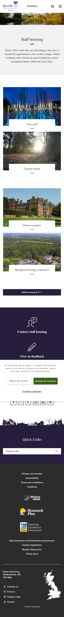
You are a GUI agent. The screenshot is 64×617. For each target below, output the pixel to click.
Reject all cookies (18, 381)
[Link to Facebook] (13, 402)
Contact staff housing (32, 331)
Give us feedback (32, 356)
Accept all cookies (45, 381)
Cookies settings (32, 391)
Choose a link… (13, 451)
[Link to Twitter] (21, 402)
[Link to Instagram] (36, 402)
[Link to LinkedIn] (43, 402)
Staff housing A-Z (31, 292)
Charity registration (32, 545)
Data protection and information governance (32, 540)
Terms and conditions (32, 482)
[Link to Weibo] (50, 402)
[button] (52, 6)
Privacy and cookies (32, 473)
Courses (32, 6)
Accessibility (32, 478)
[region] (32, 380)
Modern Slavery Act (32, 549)
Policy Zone (32, 554)
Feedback (32, 487)
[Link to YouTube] (28, 402)
